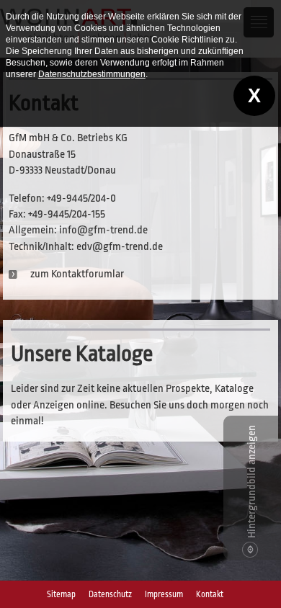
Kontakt (209, 594)
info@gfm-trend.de (103, 230)
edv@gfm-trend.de (119, 247)
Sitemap (61, 594)
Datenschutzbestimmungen (92, 74)
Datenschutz (110, 594)
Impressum (164, 594)
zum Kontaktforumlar (77, 274)
